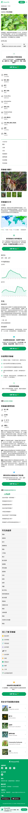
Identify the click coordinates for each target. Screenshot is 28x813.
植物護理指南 (11, 780)
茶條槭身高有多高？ (7, 501)
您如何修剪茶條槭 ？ (7, 508)
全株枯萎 (4, 612)
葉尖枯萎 (4, 597)
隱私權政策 (3, 786)
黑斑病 (4, 601)
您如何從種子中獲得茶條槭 (9, 515)
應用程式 (18, 780)
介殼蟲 (4, 553)
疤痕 (3, 575)
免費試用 (22, 2)
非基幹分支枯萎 (6, 620)
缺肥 (3, 582)
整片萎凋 (4, 560)
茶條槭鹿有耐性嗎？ (7, 504)
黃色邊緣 (4, 568)
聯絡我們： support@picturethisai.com (15, 792)
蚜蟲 (3, 623)
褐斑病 (4, 538)
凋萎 (3, 586)
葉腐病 (4, 571)
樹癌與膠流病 (5, 594)
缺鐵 (3, 579)
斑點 (3, 549)
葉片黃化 (4, 590)
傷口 (3, 556)
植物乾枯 (4, 545)
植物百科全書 (4, 6)
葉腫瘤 (4, 564)
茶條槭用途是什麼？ (7, 518)
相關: (7, 401)
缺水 (3, 542)
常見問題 (3, 792)
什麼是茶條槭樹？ (7, 511)
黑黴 (3, 534)
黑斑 (3, 608)
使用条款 (9, 786)
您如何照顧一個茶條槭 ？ (8, 497)
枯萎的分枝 (5, 605)
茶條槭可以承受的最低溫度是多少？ (11, 522)
